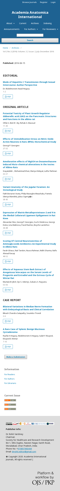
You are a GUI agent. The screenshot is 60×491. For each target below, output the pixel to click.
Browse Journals (29, 2)
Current (22, 23)
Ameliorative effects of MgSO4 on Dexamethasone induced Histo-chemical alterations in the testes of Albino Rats (29, 164)
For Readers (9, 374)
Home (5, 48)
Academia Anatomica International (30, 14)
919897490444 (25, 448)
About (9, 23)
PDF (9, 96)
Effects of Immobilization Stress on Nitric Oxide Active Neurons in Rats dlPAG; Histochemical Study (29, 140)
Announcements (12, 29)
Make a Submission (15, 357)
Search (30, 40)
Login (53, 2)
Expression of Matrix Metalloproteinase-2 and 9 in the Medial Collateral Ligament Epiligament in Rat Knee (29, 215)
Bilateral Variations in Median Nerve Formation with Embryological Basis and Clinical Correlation (28, 308)
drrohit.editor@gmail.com (24, 451)
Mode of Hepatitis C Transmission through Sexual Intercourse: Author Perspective (29, 83)
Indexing (48, 23)
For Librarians (10, 383)
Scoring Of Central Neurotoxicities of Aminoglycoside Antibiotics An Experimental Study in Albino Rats (29, 244)
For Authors (30, 29)
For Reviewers (50, 29)
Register (43, 2)
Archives (35, 23)
